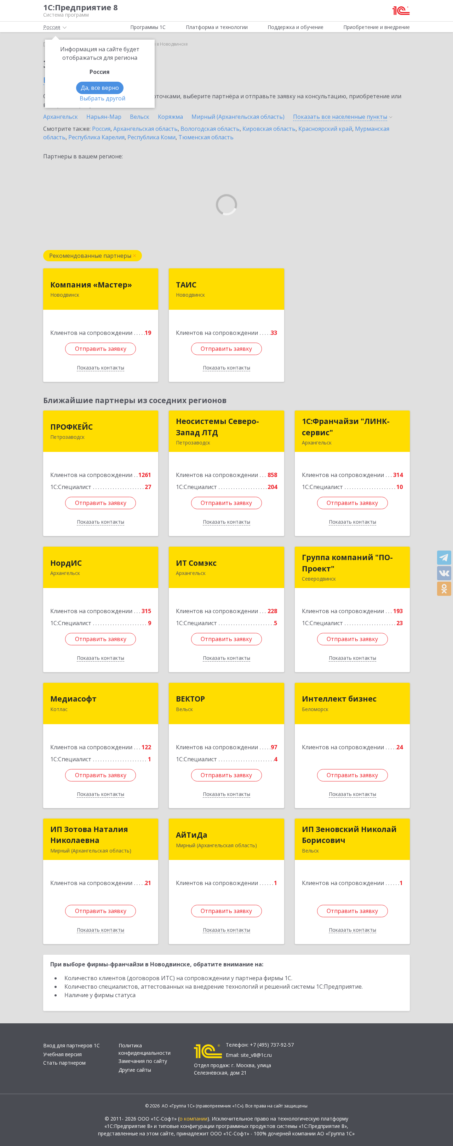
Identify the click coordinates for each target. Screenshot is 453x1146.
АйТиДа (191, 835)
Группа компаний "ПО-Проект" (347, 563)
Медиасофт (73, 699)
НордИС (66, 563)
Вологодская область (210, 129)
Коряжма (170, 117)
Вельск (139, 117)
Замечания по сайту (143, 1061)
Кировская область (269, 129)
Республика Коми (151, 137)
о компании (193, 1118)
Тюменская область (206, 137)
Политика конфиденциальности (145, 1049)
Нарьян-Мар (103, 117)
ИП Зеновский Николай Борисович (349, 834)
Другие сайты (135, 1069)
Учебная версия (62, 1054)
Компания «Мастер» (91, 285)
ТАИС (186, 285)
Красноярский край (325, 129)
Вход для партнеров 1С (71, 1045)
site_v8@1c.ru (256, 1055)
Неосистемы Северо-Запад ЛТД (217, 426)
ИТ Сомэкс (196, 563)
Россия (101, 129)
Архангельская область (145, 129)
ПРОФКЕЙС (71, 427)
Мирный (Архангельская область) (238, 117)
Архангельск (60, 117)
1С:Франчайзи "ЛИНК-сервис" (346, 426)
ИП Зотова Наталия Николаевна (89, 834)
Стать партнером (64, 1062)
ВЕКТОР (190, 699)
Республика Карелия (96, 137)
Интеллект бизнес (339, 699)
